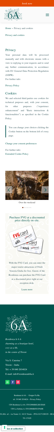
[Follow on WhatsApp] (7, 382)
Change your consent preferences (21, 143)
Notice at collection (13, 428)
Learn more (27, 289)
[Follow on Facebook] (13, 382)
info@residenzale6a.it (23, 373)
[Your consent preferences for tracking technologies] (4, 427)
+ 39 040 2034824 (18, 369)
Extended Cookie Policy (16, 153)
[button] (8, 189)
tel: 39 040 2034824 (20, 399)
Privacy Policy (12, 85)
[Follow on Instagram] (18, 382)
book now (27, 3)
